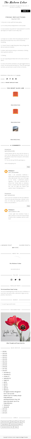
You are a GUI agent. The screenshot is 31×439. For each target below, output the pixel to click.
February (6, 405)
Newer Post (7, 245)
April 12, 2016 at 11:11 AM (13, 211)
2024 (3, 355)
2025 (3, 353)
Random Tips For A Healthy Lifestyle (12, 395)
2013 (3, 413)
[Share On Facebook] (10, 79)
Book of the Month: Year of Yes (11, 401)
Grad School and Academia (16, 424)
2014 (3, 411)
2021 (3, 361)
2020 (3, 363)
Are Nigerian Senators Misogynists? (12, 391)
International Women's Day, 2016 (12, 399)
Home (16, 247)
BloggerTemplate (24, 437)
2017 (3, 368)
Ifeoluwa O (11, 170)
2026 (3, 351)
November (6, 374)
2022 (3, 359)
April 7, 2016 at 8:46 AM (13, 172)
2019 (3, 365)
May (5, 386)
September (6, 378)
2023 (3, 357)
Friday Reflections (12, 82)
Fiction (18, 421)
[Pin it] (16, 79)
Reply (28, 167)
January (5, 407)
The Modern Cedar (15, 2)
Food (23, 421)
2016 (3, 370)
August (5, 380)
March (5, 389)
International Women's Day (7, 427)
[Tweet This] (7, 79)
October (6, 376)
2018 (3, 366)
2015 (3, 409)
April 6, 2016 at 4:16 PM (10, 151)
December (6, 372)
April (5, 388)
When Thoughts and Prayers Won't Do (16, 343)
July (4, 382)
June (5, 384)
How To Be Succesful (9, 393)
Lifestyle (16, 427)
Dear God (13, 421)
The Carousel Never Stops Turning (9, 289)
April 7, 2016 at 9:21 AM (10, 195)
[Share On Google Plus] (13, 79)
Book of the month (5, 421)
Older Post (24, 245)
